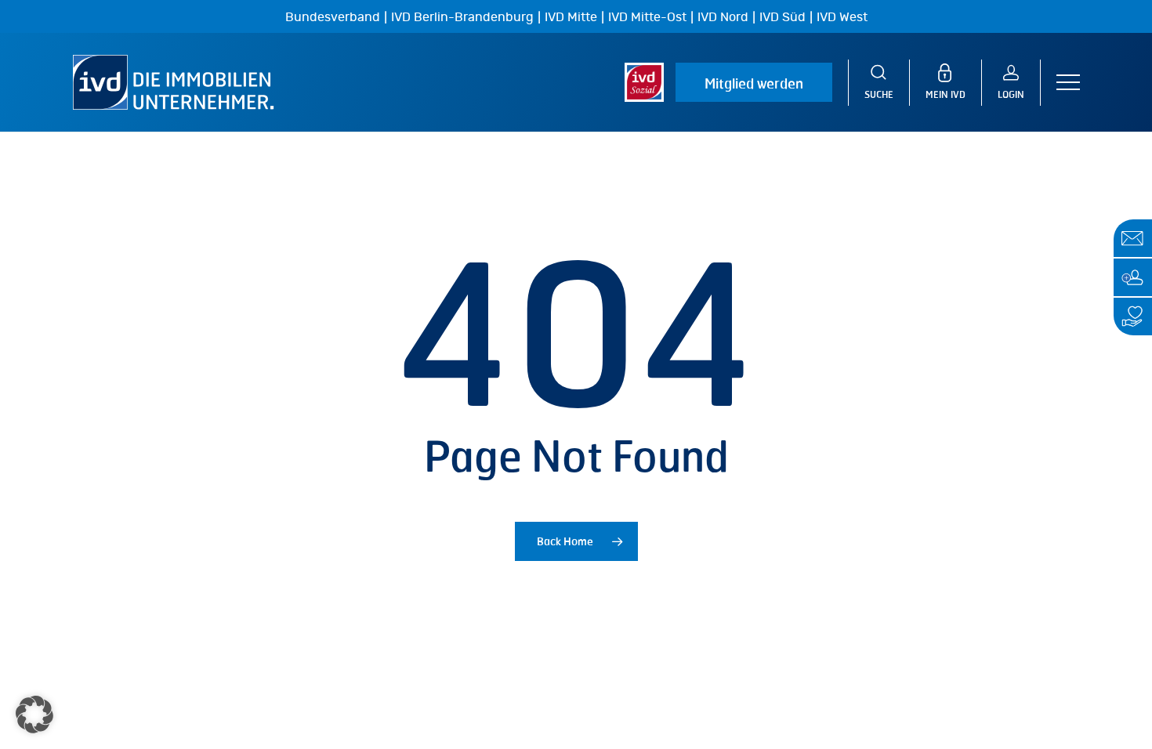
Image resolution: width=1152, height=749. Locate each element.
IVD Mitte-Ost (647, 17)
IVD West (842, 17)
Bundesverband (332, 17)
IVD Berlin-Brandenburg (462, 17)
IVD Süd (782, 17)
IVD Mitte (571, 17)
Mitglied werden (754, 83)
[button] (1068, 82)
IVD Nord (722, 17)
